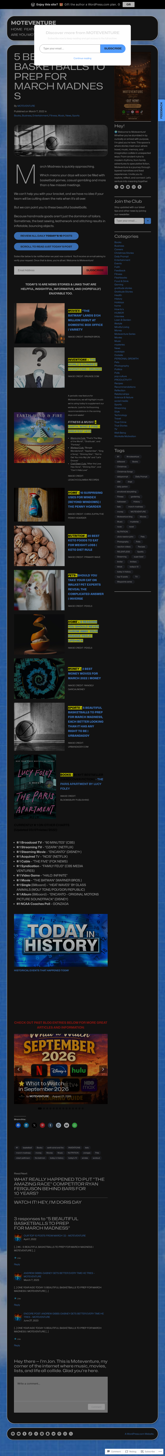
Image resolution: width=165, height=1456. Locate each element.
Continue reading (82, 58)
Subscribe (113, 48)
